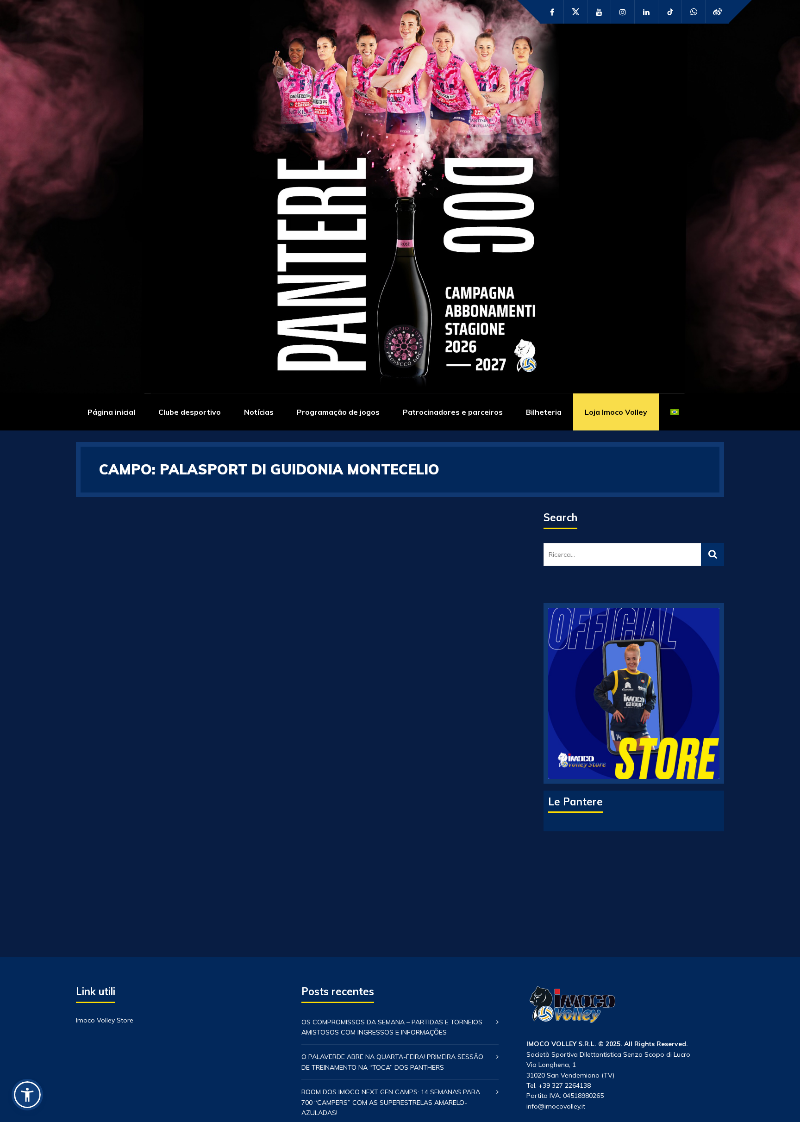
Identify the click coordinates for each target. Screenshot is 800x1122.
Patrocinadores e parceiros (453, 412)
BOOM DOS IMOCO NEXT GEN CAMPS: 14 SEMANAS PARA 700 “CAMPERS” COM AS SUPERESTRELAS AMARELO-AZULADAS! (390, 1102)
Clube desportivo (189, 412)
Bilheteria (544, 412)
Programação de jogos (338, 412)
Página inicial (111, 412)
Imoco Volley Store (104, 1020)
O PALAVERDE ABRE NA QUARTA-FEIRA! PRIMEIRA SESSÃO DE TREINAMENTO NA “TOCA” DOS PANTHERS (392, 1062)
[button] (27, 1094)
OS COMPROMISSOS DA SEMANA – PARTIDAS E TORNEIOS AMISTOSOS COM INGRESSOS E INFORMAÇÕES (391, 1027)
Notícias (259, 412)
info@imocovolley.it (555, 1106)
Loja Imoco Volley (616, 412)
